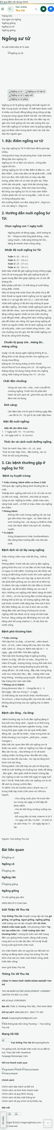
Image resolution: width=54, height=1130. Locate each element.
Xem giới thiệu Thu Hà (13, 967)
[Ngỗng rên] (8, 870)
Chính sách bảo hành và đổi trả (18, 1086)
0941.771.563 (36, 1012)
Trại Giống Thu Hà (19, 838)
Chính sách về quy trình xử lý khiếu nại (22, 1100)
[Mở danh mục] (2, 9)
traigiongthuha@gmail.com (23, 1017)
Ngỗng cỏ (8, 864)
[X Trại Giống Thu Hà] (11, 1115)
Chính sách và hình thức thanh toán (20, 1090)
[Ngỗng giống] (10, 883)
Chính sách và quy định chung (17, 1093)
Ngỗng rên (9, 877)
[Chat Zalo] (51, 9)
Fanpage (6, 1055)
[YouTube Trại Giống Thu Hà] (18, 1115)
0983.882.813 (16, 46)
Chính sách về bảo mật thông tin (18, 1097)
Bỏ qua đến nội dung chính (14, 1)
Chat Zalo (22, 902)
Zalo (27, 46)
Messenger (17, 1055)
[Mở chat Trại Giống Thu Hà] (48, 1123)
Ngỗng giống (8, 30)
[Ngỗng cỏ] (8, 857)
